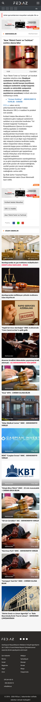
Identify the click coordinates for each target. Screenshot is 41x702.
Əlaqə (22, 669)
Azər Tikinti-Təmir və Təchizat (15, 215)
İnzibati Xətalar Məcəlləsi (14, 202)
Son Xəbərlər (6, 656)
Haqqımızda (24, 672)
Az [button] (37, 8)
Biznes (4, 659)
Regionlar (5, 665)
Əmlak (23, 665)
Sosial (3, 662)
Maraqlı (23, 662)
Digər (3, 669)
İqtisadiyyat (24, 659)
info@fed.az (8, 686)
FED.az (6, 105)
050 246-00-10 (9, 683)
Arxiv (3, 672)
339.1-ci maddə (10, 209)
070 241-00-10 (8, 680)
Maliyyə (23, 656)
